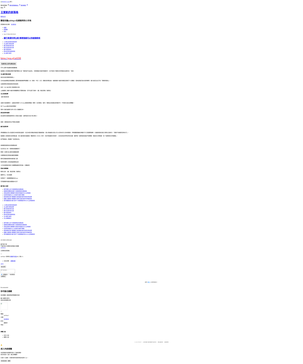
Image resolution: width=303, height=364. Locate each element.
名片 (5, 31)
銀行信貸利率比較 (9, 47)
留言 (15, 256)
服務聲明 (166, 342)
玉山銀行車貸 (7, 53)
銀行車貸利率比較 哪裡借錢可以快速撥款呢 (22, 38)
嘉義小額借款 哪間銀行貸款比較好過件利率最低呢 (18, 198)
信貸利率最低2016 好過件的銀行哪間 (14, 195)
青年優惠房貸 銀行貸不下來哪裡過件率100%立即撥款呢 (19, 200)
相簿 (5, 27)
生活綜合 (13, 24)
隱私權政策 (160, 342)
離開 (9, 360)
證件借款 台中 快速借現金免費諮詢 (13, 189)
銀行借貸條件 (7, 49)
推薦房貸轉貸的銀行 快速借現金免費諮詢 (15, 191)
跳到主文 (3, 16)
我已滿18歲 (3, 360)
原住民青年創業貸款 (9, 51)
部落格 (6, 29)
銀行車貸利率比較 (9, 45)
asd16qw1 (3, 247)
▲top (2, 263)
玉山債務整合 (7, 218)
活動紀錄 (12, 261)
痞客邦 (12, 256)
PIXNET (139, 342)
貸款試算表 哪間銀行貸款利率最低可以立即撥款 (17, 193)
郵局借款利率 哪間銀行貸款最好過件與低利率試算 (18, 197)
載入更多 (3, 266)
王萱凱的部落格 (9, 12)
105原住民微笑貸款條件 (10, 42)
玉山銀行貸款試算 (9, 43)
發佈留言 (3, 276)
